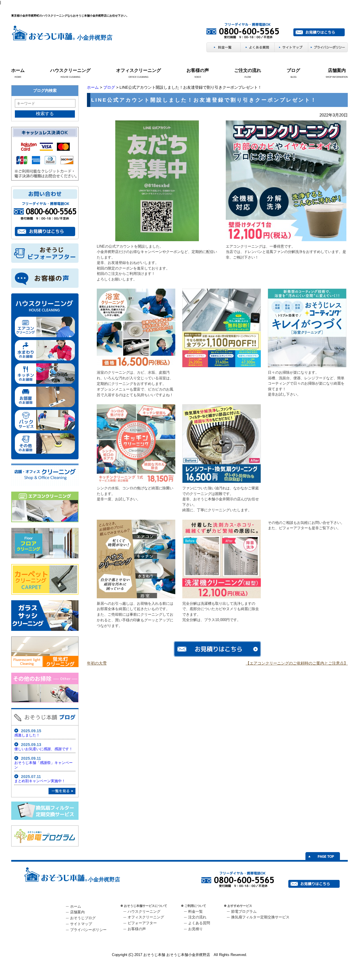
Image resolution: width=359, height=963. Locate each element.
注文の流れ (197, 917)
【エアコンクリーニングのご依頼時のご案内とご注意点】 (297, 663)
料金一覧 (195, 911)
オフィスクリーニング (138, 70)
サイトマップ (81, 924)
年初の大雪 (97, 663)
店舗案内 (337, 70)
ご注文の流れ (247, 70)
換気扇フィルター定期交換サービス (260, 917)
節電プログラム (244, 911)
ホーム (18, 70)
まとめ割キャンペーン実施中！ (39, 781)
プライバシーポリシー (88, 930)
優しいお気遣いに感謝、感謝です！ (43, 749)
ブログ (293, 70)
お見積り (195, 929)
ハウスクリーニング (70, 70)
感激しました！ (27, 735)
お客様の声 (198, 70)
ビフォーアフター (142, 923)
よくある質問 (199, 923)
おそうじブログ (83, 918)
